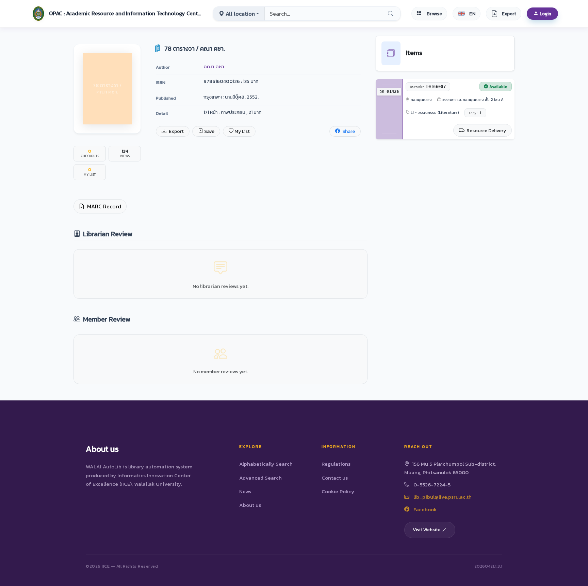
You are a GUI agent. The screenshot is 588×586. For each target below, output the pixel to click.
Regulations (336, 464)
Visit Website (427, 529)
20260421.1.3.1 (488, 566)
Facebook (424, 509)
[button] (116, 13)
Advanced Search (260, 478)
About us (250, 505)
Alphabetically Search (266, 464)
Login (545, 13)
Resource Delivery (486, 130)
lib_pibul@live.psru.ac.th (442, 497)
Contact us (335, 478)
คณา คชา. (214, 66)
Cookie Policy (338, 491)
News (245, 491)
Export (176, 131)
